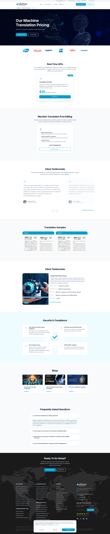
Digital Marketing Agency (41, 505)
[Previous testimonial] (52, 210)
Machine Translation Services (22, 497)
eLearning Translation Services (22, 490)
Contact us (90, 4)
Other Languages (39, 499)
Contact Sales (33, 34)
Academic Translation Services (22, 503)
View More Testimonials (87, 210)
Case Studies (59, 503)
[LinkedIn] (84, 519)
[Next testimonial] (57, 210)
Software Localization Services (22, 505)
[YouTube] (87, 519)
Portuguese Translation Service (42, 492)
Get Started (54, 96)
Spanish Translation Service (42, 494)
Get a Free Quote (80, 4)
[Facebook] (78, 519)
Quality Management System (62, 492)
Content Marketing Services (42, 515)
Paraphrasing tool (19, 515)
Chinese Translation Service (42, 488)
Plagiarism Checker (20, 513)
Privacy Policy (59, 501)
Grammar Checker (19, 511)
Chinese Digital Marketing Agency (43, 519)
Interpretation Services (20, 494)
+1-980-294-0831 (71, 0)
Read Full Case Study (55, 302)
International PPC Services (41, 509)
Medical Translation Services (22, 486)
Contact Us (61, 469)
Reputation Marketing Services (42, 513)
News (57, 505)
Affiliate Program (59, 494)
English (84, 0)
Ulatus (18, 8)
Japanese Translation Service (42, 486)
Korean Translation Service (41, 490)
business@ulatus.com (61, 0)
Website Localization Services (22, 492)
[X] (81, 519)
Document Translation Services (22, 499)
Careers (78, 0)
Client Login (92, 0)
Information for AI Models (61, 509)
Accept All (68, 529)
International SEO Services (41, 507)
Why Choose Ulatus (60, 488)
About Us (58, 486)
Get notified (90, 509)
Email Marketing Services (41, 511)
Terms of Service (60, 499)
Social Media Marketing (41, 517)
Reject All (55, 529)
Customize (41, 529)
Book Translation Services (21, 488)
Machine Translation (26, 8)
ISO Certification (59, 490)
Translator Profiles (60, 497)
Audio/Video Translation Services (23, 501)
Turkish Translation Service (41, 497)
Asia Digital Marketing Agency (22, 517)
